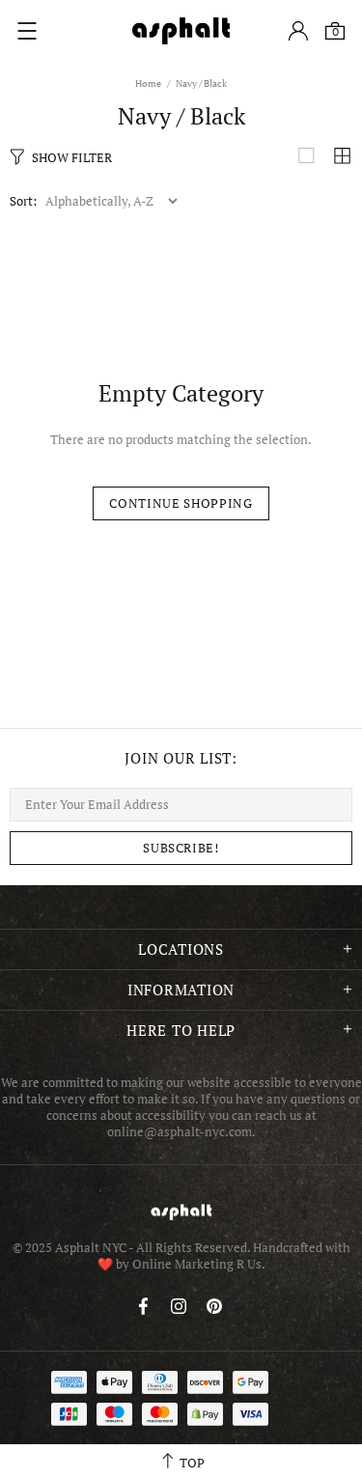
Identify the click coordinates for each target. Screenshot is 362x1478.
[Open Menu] (27, 31)
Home (148, 83)
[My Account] (298, 31)
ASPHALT (181, 1212)
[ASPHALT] (181, 30)
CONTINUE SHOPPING (180, 503)
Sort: (23, 201)
